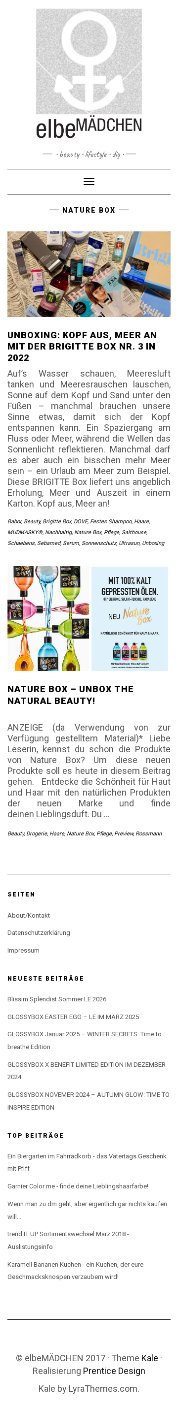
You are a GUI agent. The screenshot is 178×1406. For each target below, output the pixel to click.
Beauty (32, 521)
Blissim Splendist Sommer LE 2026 (56, 999)
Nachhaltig (58, 532)
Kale (149, 1358)
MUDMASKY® (25, 532)
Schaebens (21, 543)
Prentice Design (114, 1371)
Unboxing (153, 543)
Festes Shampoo (111, 521)
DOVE (81, 521)
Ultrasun (129, 543)
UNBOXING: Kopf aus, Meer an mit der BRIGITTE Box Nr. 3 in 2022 (82, 346)
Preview (123, 834)
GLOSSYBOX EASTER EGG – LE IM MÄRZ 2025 (73, 1017)
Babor (14, 521)
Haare (141, 521)
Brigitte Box (57, 521)
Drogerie (36, 834)
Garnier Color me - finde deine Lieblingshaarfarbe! (77, 1186)
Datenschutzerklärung (38, 932)
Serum (71, 543)
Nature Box (87, 532)
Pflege (111, 532)
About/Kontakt (28, 915)
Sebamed (48, 543)
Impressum (23, 950)
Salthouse (134, 532)
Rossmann (148, 834)
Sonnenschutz (99, 543)
